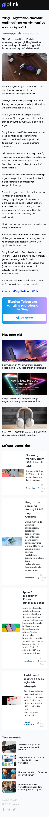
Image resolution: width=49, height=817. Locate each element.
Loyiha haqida (9, 800)
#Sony (6, 291)
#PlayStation (21, 291)
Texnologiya (9, 33)
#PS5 (34, 291)
